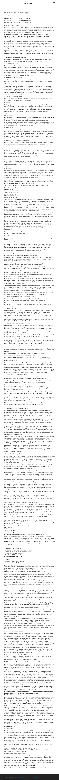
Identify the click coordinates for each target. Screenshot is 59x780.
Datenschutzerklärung (25, 777)
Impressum (35, 777)
